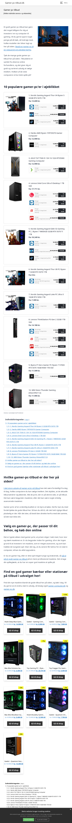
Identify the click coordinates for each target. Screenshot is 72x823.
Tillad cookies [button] (28, 819)
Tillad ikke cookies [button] (42, 819)
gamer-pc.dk (9, 589)
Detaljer (50, 816)
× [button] (70, 809)
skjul (26, 420)
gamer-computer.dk (56, 586)
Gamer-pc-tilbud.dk (14, 2)
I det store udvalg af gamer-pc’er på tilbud (22, 488)
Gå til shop (13, 630)
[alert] (36, 815)
